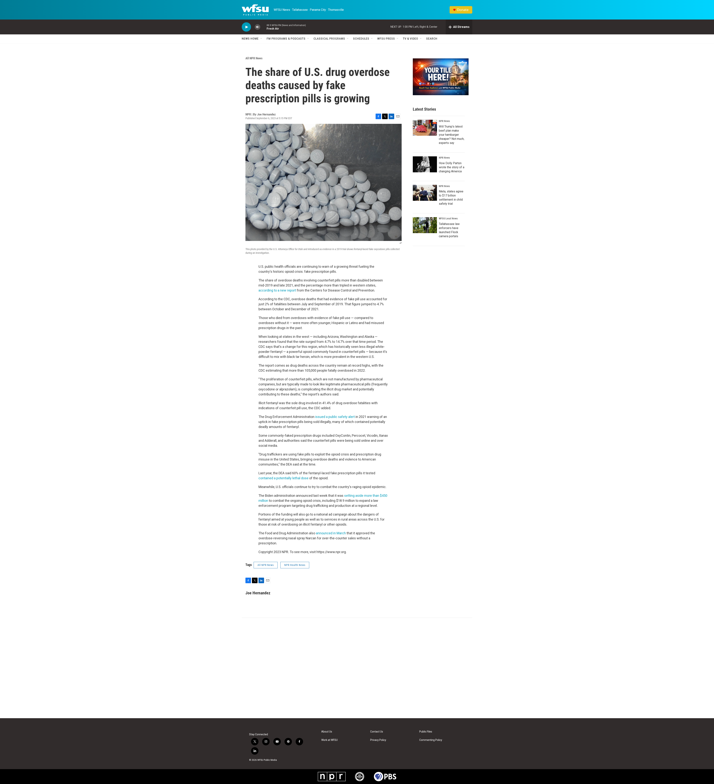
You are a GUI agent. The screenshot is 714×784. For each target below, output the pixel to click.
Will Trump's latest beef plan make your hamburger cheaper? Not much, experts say (451, 135)
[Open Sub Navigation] (261, 38)
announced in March (331, 533)
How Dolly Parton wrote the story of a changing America (451, 167)
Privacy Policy (378, 740)
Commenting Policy (430, 740)
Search (431, 38)
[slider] (263, 27)
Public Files (425, 731)
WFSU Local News (448, 218)
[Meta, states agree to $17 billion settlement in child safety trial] (425, 193)
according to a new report (277, 290)
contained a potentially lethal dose (283, 478)
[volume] (257, 27)
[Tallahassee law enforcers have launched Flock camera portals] (425, 225)
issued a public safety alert (335, 417)
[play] (246, 27)
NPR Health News (294, 565)
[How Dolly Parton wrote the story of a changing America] (425, 164)
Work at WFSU (329, 740)
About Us (326, 731)
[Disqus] (357, 668)
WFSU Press (386, 38)
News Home (250, 38)
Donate (463, 10)
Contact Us (376, 731)
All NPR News (254, 58)
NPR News (444, 121)
